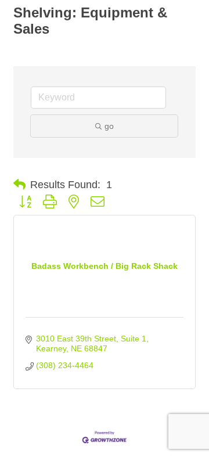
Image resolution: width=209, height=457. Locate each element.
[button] (19, 184)
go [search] (109, 126)
